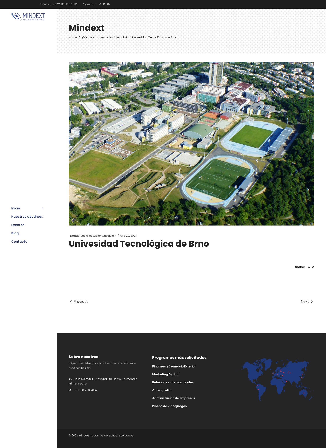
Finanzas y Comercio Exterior (174, 366)
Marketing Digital (165, 374)
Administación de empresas (173, 398)
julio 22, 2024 (128, 236)
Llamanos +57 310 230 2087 (58, 4)
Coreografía (161, 390)
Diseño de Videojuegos (169, 406)
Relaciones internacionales (173, 382)
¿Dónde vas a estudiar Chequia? (104, 37)
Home (73, 37)
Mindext (84, 435)
